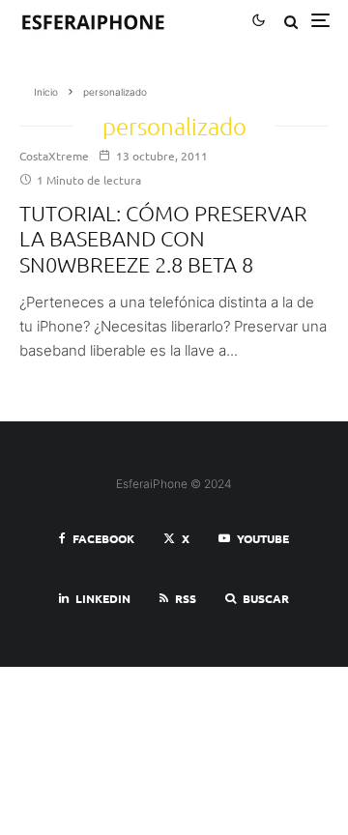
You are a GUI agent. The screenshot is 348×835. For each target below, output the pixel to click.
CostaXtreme (54, 155)
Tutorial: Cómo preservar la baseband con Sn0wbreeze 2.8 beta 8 (163, 238)
